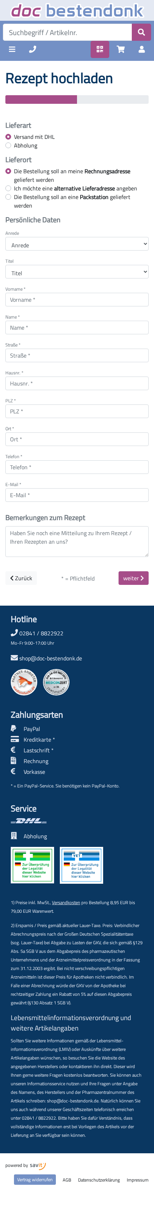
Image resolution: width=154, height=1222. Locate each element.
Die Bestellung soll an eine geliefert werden (72, 201)
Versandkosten (66, 902)
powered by (17, 1165)
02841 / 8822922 (37, 637)
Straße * (12, 344)
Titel (9, 261)
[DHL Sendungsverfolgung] (57, 821)
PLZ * (10, 400)
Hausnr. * (14, 372)
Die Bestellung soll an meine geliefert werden (72, 175)
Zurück (23, 578)
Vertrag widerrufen (35, 1179)
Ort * (9, 428)
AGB (67, 1179)
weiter (131, 578)
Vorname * (15, 289)
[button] (12, 49)
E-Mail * (13, 484)
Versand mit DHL (34, 136)
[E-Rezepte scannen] (100, 49)
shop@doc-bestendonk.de (50, 658)
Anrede (12, 233)
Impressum (138, 1179)
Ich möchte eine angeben (75, 188)
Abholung (25, 145)
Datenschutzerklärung (99, 1179)
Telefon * (13, 456)
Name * (12, 317)
